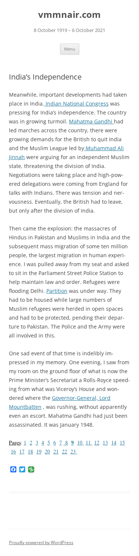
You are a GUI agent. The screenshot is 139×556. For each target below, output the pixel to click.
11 (89, 442)
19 (39, 451)
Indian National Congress (76, 103)
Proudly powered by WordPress (41, 542)
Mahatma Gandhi (91, 121)
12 (96, 442)
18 (30, 451)
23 (73, 451)
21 (56, 451)
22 (64, 451)
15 (122, 442)
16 (13, 451)
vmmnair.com (69, 14)
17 (21, 451)
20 (47, 451)
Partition (56, 290)
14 (113, 442)
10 (80, 442)
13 (105, 442)
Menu (69, 49)
